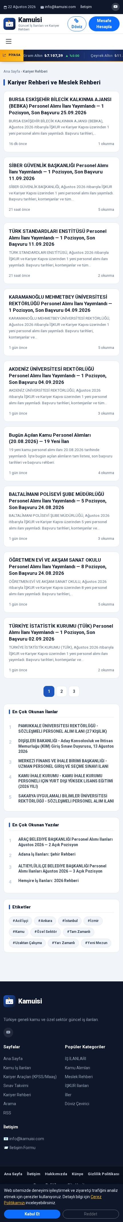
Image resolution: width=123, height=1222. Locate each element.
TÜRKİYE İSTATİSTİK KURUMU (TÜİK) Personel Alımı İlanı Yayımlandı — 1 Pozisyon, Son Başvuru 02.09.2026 (61, 632)
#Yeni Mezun (96, 943)
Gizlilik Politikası (103, 1173)
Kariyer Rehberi (17, 1095)
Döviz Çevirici (77, 1103)
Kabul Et (32, 1214)
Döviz (77, 26)
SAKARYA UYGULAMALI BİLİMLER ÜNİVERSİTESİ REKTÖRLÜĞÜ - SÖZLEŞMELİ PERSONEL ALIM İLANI (66, 799)
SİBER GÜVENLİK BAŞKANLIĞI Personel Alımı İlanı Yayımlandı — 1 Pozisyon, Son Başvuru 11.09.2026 (58, 172)
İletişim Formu (22, 1147)
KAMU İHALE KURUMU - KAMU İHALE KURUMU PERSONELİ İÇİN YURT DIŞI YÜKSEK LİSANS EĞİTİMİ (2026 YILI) (65, 781)
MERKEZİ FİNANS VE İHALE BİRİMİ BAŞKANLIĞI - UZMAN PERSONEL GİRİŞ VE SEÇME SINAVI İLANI (63, 764)
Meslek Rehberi (79, 1076)
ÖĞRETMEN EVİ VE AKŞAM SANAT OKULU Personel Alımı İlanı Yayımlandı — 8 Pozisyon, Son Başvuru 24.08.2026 (57, 566)
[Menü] (8, 41)
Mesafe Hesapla (104, 23)
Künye (77, 1173)
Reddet (90, 1214)
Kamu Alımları (77, 1068)
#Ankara (45, 921)
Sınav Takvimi (15, 1085)
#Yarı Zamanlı (63, 943)
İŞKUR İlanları (77, 1085)
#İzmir (93, 921)
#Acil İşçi (20, 921)
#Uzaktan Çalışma (27, 943)
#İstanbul (70, 921)
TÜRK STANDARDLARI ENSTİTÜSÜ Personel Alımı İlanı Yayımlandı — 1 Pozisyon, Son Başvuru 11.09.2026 (57, 237)
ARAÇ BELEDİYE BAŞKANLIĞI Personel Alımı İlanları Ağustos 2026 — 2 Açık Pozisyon (65, 842)
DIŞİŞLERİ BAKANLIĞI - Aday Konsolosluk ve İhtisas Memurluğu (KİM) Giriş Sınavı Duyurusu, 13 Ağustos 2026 (66, 746)
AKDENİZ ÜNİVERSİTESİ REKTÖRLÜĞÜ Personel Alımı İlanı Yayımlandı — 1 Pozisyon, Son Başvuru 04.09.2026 (57, 375)
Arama (9, 1103)
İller (68, 1095)
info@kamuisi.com (60, 7)
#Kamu (18, 932)
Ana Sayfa (11, 71)
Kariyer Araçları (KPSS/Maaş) (30, 1076)
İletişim (86, 7)
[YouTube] (116, 7)
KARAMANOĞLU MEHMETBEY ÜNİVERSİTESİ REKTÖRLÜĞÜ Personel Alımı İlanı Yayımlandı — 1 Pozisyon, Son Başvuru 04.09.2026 (60, 303)
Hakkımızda (56, 1173)
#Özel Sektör (45, 932)
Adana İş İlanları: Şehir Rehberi (47, 854)
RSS (7, 1113)
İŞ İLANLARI (75, 1058)
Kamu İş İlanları (17, 1068)
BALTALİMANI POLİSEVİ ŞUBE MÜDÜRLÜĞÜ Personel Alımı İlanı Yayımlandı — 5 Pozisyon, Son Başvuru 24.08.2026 (57, 500)
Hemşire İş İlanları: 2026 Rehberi (48, 880)
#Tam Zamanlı (78, 932)
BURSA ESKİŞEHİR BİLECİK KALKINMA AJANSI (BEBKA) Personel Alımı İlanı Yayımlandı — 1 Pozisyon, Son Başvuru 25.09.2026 (60, 105)
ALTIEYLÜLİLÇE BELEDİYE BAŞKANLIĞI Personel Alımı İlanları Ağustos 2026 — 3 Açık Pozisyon (62, 869)
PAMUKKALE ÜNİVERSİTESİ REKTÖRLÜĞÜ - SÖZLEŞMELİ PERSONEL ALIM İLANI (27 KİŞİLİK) (62, 729)
